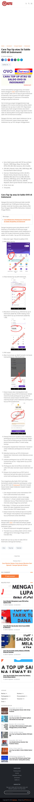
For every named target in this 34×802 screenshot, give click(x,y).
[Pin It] (9, 60)
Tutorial (19, 548)
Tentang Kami (17, 771)
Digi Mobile (16, 716)
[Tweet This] (5, 60)
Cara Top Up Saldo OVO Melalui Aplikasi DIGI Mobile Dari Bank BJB (20, 718)
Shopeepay (20, 732)
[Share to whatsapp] (18, 60)
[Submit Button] (28, 792)
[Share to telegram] (21, 60)
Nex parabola (12, 708)
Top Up (11, 548)
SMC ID (21, 708)
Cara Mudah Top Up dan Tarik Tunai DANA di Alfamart (16, 626)
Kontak (17, 773)
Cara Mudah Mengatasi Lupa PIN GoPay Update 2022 (15, 601)
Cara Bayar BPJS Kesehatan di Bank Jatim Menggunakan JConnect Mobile (20, 726)
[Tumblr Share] (15, 60)
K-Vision (15, 748)
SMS (17, 740)
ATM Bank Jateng (13, 756)
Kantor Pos (20, 748)
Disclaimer (17, 777)
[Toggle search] (28, 3)
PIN (24, 756)
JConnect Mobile (20, 724)
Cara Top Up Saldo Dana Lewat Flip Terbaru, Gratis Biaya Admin (17, 676)
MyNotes (14, 800)
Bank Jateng (20, 756)
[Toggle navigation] (31, 3)
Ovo (4, 548)
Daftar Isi (17, 780)
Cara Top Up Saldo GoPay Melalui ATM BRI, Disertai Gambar (16, 651)
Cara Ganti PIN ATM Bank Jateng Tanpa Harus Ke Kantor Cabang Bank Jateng (19, 758)
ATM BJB (11, 732)
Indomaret (16, 485)
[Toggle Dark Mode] (26, 3)
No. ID (17, 708)
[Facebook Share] (2, 60)
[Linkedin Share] (12, 60)
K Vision (11, 748)
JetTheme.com (27, 800)
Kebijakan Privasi (17, 775)
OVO (13, 92)
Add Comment (11, 576)
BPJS (16, 724)
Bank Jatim (11, 724)
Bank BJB (11, 716)
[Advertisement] (17, 26)
